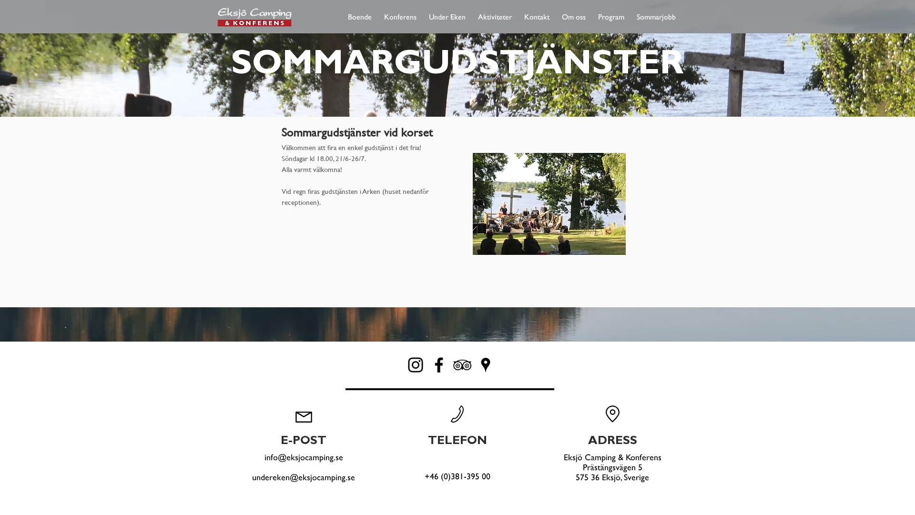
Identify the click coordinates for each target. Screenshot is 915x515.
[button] (360, 13)
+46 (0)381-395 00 (457, 476)
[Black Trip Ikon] (462, 365)
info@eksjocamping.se (303, 457)
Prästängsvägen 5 (612, 467)
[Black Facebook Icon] (439, 365)
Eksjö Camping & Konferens (612, 457)
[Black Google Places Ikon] (486, 365)
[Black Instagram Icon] (416, 365)
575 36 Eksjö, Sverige (612, 477)
